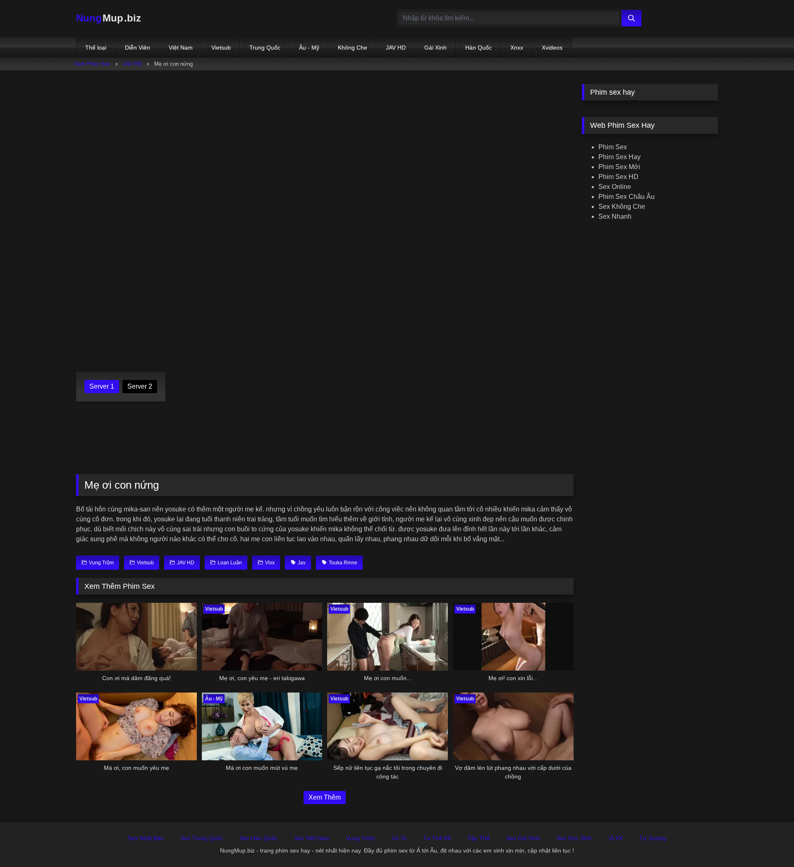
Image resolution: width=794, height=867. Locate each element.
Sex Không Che (621, 206)
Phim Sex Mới (619, 166)
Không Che (352, 47)
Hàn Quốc (478, 47)
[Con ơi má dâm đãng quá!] (136, 637)
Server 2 (139, 386)
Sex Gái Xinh (523, 838)
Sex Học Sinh (574, 838)
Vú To (399, 838)
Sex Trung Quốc (201, 838)
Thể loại (95, 47)
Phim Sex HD (618, 176)
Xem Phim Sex (92, 64)
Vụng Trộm (360, 838)
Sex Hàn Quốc (258, 838)
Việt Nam (181, 47)
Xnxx (516, 47)
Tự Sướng (652, 838)
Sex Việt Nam (312, 838)
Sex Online (614, 186)
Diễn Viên (137, 47)
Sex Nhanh (614, 216)
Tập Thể (478, 838)
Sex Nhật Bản (146, 838)
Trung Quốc (264, 47)
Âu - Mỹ (309, 47)
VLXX (615, 838)
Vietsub (221, 47)
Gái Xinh (435, 47)
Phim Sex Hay (619, 156)
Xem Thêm (325, 797)
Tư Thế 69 (437, 838)
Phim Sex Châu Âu (626, 196)
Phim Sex (612, 146)
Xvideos (552, 47)
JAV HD (396, 47)
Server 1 (101, 386)
